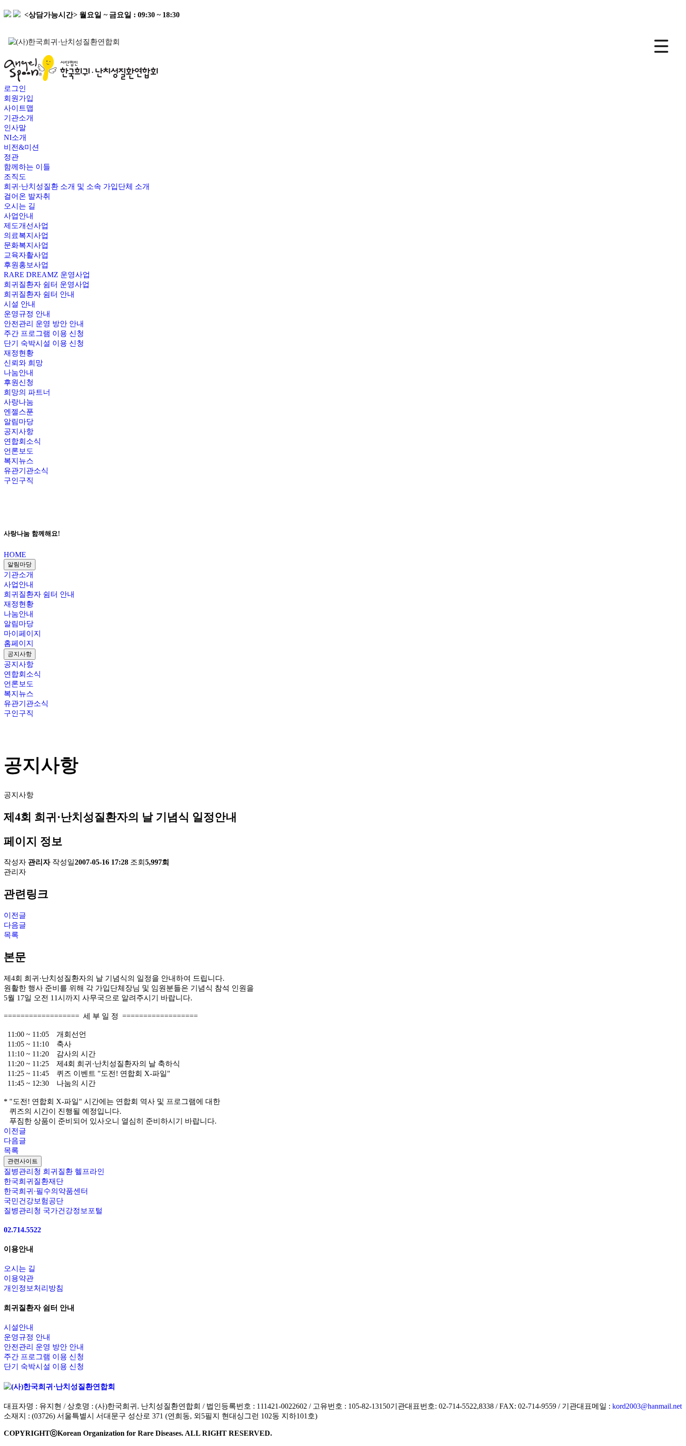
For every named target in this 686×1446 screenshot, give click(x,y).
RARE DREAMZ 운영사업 (47, 275)
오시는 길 (19, 206)
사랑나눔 (19, 402)
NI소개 (15, 137)
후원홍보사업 (26, 265)
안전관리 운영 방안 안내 (44, 324)
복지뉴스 (19, 461)
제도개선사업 (26, 226)
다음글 (15, 925)
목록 (11, 935)
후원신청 (19, 382)
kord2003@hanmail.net (647, 1406)
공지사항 (19, 431)
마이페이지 (22, 633)
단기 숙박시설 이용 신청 (44, 343)
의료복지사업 (26, 235)
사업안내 (19, 584)
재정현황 (19, 604)
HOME (15, 555)
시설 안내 (19, 304)
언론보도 (19, 451)
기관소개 (19, 575)
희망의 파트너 (27, 392)
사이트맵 (19, 108)
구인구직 (19, 480)
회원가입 (19, 98)
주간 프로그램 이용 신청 (44, 333)
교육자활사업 (26, 255)
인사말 (15, 128)
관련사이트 (22, 1161)
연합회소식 (22, 441)
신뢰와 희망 (23, 363)
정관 (11, 157)
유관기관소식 (26, 471)
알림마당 (19, 564)
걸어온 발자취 (27, 196)
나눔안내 (19, 614)
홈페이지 (19, 643)
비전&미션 (21, 147)
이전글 (15, 915)
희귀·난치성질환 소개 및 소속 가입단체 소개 (77, 186)
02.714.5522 (22, 1230)
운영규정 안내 (27, 314)
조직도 (15, 177)
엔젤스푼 (19, 412)
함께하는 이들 (27, 167)
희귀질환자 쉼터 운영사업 (47, 284)
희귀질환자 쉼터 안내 (39, 594)
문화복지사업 (26, 245)
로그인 (15, 88)
